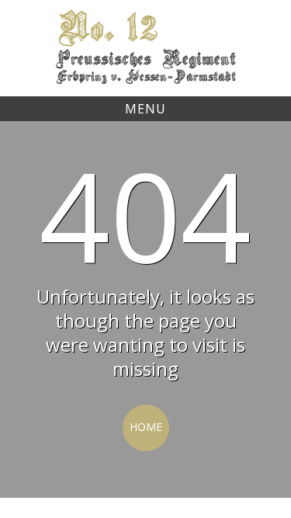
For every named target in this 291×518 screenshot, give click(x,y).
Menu (145, 108)
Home (146, 426)
